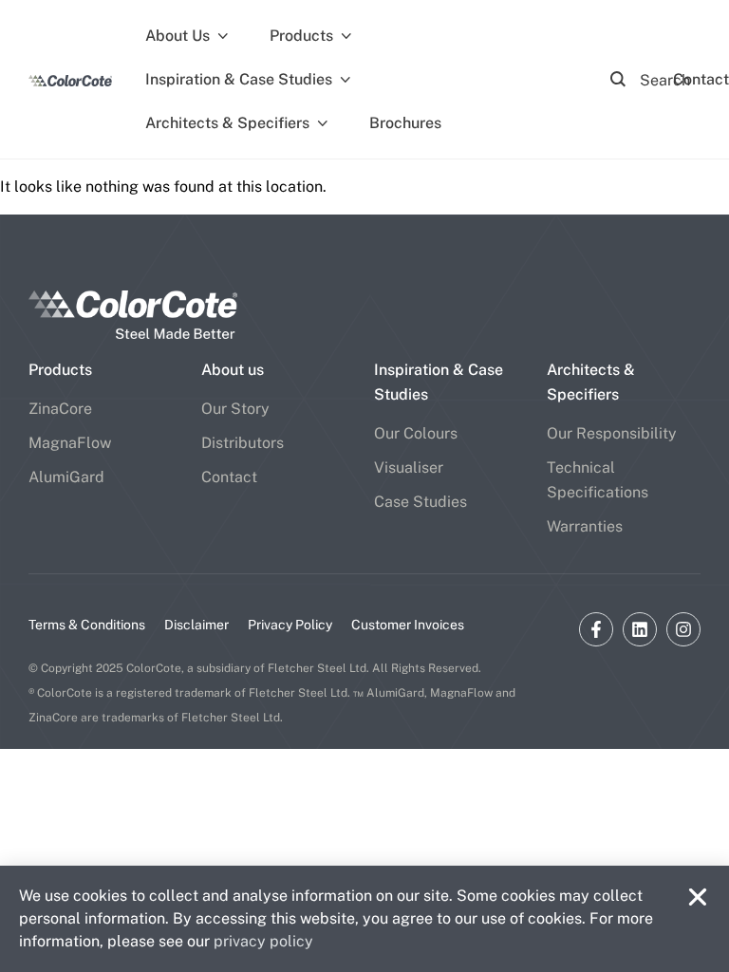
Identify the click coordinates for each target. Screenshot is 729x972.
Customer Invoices (407, 624)
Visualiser (408, 467)
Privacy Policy (290, 624)
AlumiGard (66, 477)
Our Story (235, 409)
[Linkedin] (640, 629)
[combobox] (653, 80)
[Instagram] (683, 629)
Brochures (405, 123)
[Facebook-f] (596, 629)
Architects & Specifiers (227, 123)
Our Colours (416, 433)
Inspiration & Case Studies (238, 79)
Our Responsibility (612, 433)
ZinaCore (60, 409)
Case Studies (420, 502)
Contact (229, 477)
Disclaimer (196, 624)
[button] (697, 897)
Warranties (585, 526)
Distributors (242, 443)
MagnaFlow (69, 443)
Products (301, 36)
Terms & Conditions (86, 624)
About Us (177, 36)
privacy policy (263, 941)
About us (232, 370)
